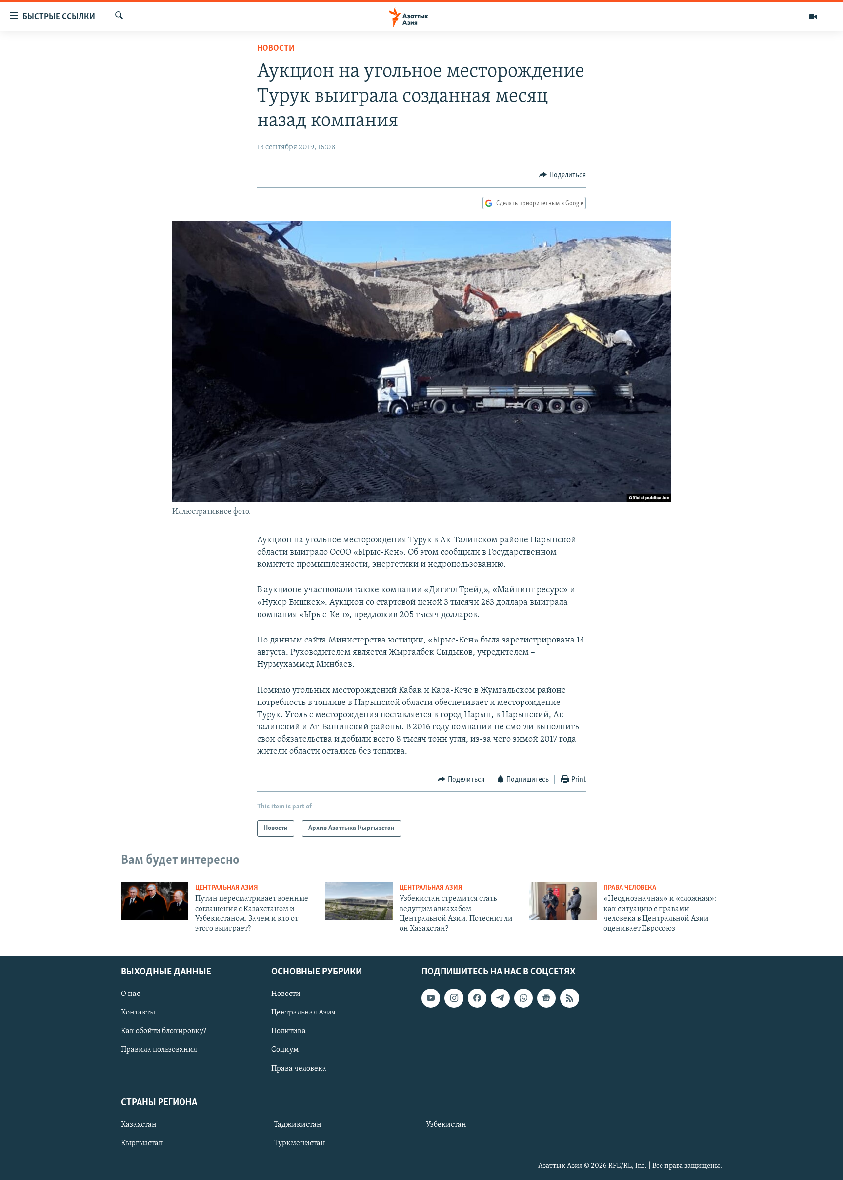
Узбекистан (446, 1125)
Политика (288, 1031)
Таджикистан (297, 1125)
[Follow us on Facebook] (477, 998)
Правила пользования (159, 1050)
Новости (276, 48)
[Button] (562, 175)
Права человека (629, 887)
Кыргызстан (142, 1143)
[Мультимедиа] (812, 16)
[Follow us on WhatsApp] (523, 998)
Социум (285, 1050)
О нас (130, 994)
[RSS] (569, 998)
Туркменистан (299, 1143)
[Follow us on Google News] (546, 998)
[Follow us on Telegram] (500, 998)
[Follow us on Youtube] (431, 998)
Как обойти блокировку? (163, 1031)
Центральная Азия (226, 887)
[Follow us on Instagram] (453, 998)
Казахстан (139, 1125)
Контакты (138, 1012)
